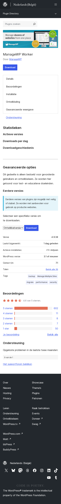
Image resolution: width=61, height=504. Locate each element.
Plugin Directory (11, 13)
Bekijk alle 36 (52, 269)
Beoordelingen (14, 86)
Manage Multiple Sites (47, 276)
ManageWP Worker (18, 54)
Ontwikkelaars (10, 418)
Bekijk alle (52, 334)
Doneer (37, 418)
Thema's (36, 387)
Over (5, 382)
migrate (30, 282)
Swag (36, 424)
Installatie (11, 94)
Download (10, 67)
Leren (6, 408)
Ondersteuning (14, 117)
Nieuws (7, 387)
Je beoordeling (11, 334)
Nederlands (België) (20, 463)
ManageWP (15, 59)
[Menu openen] (56, 4)
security (53, 282)
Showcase (37, 382)
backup (32, 276)
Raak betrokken (41, 408)
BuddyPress (11, 449)
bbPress (9, 444)
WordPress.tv (12, 424)
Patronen (37, 398)
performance (41, 282)
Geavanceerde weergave (19, 109)
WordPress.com (13, 433)
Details (9, 78)
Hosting (7, 393)
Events (36, 413)
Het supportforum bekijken (17, 364)
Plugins (36, 393)
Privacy (7, 398)
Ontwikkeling (13, 101)
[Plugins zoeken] (34, 24)
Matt (7, 439)
